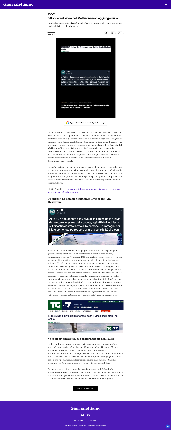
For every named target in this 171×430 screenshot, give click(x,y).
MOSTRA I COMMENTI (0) (85, 388)
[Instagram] (83, 415)
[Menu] (166, 4)
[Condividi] (106, 33)
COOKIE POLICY (92, 421)
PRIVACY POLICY (79, 421)
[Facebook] (88, 415)
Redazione (51, 32)
